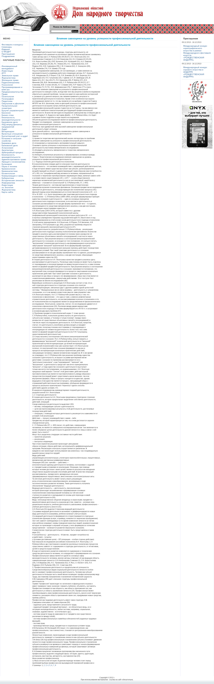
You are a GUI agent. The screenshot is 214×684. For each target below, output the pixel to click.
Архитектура (7, 150)
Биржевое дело (9, 143)
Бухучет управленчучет (13, 110)
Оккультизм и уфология (13, 103)
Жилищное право (10, 80)
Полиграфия (8, 99)
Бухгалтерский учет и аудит (15, 136)
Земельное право (10, 75)
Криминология (8, 169)
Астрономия (7, 148)
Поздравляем (8, 56)
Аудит (4, 129)
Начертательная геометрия (9, 107)
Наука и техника (9, 166)
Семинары (7, 47)
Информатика (8, 183)
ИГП (4, 73)
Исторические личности (13, 180)
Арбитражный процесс (12, 152)
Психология (7, 85)
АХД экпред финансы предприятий (12, 125)
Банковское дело (10, 122)
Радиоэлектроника (10, 82)
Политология (8, 96)
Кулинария (7, 164)
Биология (6, 113)
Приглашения (8, 54)
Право (5, 94)
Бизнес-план (8, 115)
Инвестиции (7, 71)
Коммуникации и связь (12, 176)
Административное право (14, 159)
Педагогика (7, 101)
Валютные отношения (12, 134)
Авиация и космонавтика (13, 162)
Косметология (8, 173)
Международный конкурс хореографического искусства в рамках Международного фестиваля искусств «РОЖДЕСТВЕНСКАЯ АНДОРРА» (197, 53)
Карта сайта (7, 192)
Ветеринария (8, 131)
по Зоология (7, 187)
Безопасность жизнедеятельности (11, 118)
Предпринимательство (12, 92)
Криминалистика (9, 171)
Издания (6, 49)
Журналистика (8, 78)
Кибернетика (8, 178)
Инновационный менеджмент (9, 67)
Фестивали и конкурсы (12, 44)
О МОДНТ (6, 51)
